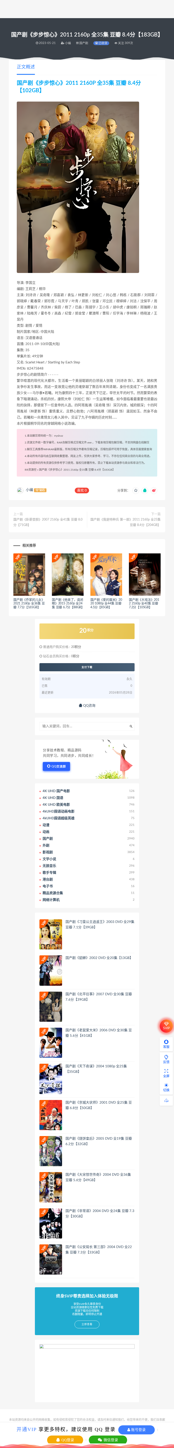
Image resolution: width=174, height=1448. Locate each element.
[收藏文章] (135, 490)
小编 (29, 490)
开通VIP (27, 1429)
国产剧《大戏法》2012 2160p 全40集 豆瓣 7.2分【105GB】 (144, 603)
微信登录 (110, 1440)
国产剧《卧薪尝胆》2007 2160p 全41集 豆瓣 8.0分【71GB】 (47, 522)
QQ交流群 (58, 766)
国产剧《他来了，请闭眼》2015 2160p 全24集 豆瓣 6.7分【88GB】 (68, 603)
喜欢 (82, 490)
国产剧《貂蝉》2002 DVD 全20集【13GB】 (99, 958)
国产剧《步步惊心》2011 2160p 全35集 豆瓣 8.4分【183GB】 (77, 469)
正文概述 (26, 67)
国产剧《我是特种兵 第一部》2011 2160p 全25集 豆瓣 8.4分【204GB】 (125, 522)
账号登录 (138, 1430)
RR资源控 (30, 469)
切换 (166, 1090)
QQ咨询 (88, 705)
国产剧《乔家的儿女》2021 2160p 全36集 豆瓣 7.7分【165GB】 (29, 603)
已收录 (102, 43)
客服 (166, 1047)
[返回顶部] (166, 1101)
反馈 (166, 1062)
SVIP (166, 1028)
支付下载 (87, 667)
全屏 (166, 1076)
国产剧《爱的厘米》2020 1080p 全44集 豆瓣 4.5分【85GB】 (106, 603)
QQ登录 (67, 1440)
